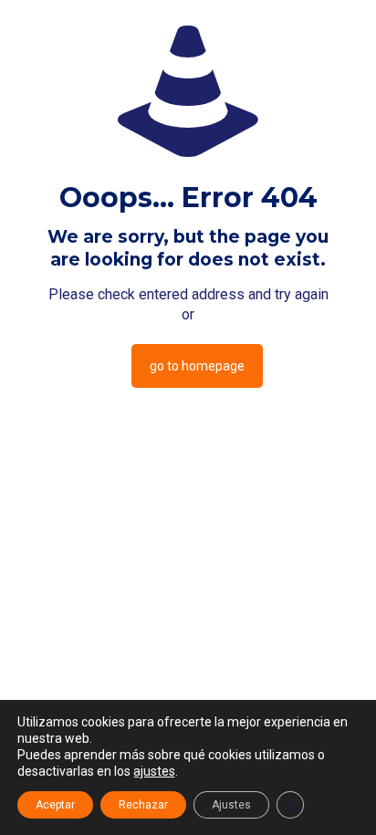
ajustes (154, 771)
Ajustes (231, 804)
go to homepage (197, 366)
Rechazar (143, 804)
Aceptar (55, 804)
